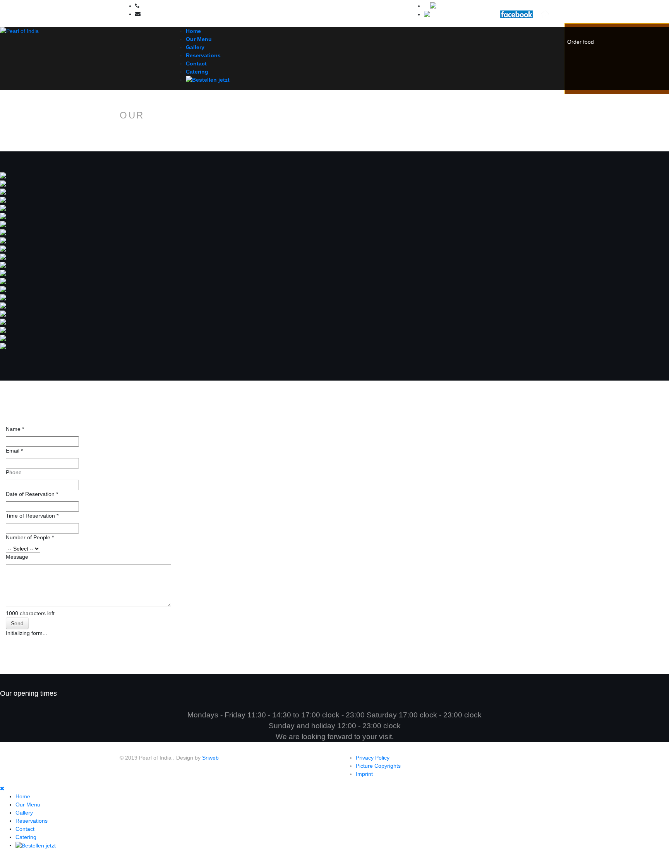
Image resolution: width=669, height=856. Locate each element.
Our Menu (199, 39)
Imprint (364, 774)
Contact (196, 63)
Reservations (203, 55)
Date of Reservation (32, 494)
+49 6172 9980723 (161, 6)
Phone (14, 472)
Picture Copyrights (378, 766)
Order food (580, 42)
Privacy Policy (372, 758)
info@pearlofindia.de (164, 14)
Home (193, 31)
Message (17, 557)
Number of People (30, 537)
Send (17, 623)
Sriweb (210, 758)
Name (15, 429)
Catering (197, 72)
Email (14, 451)
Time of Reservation (32, 516)
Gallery (195, 47)
